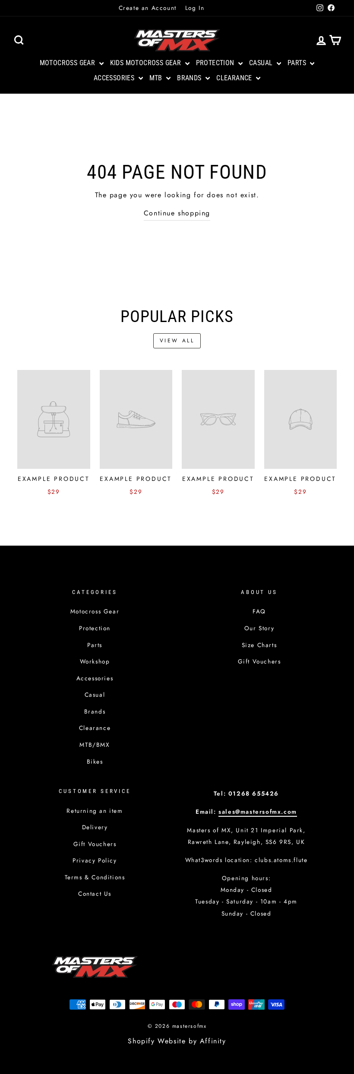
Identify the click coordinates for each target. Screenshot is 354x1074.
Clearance (235, 78)
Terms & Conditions (95, 877)
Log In (195, 7)
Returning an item (94, 810)
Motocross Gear (68, 63)
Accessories (115, 78)
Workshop (95, 661)
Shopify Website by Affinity (177, 1041)
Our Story (259, 628)
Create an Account (148, 7)
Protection (216, 63)
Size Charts (259, 645)
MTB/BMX (94, 744)
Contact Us (94, 893)
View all (177, 340)
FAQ (259, 611)
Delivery (95, 827)
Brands (190, 78)
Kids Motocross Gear (146, 63)
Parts (298, 63)
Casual (262, 63)
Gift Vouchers (259, 661)
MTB (156, 78)
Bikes (95, 761)
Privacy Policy (95, 860)
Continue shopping (177, 213)
